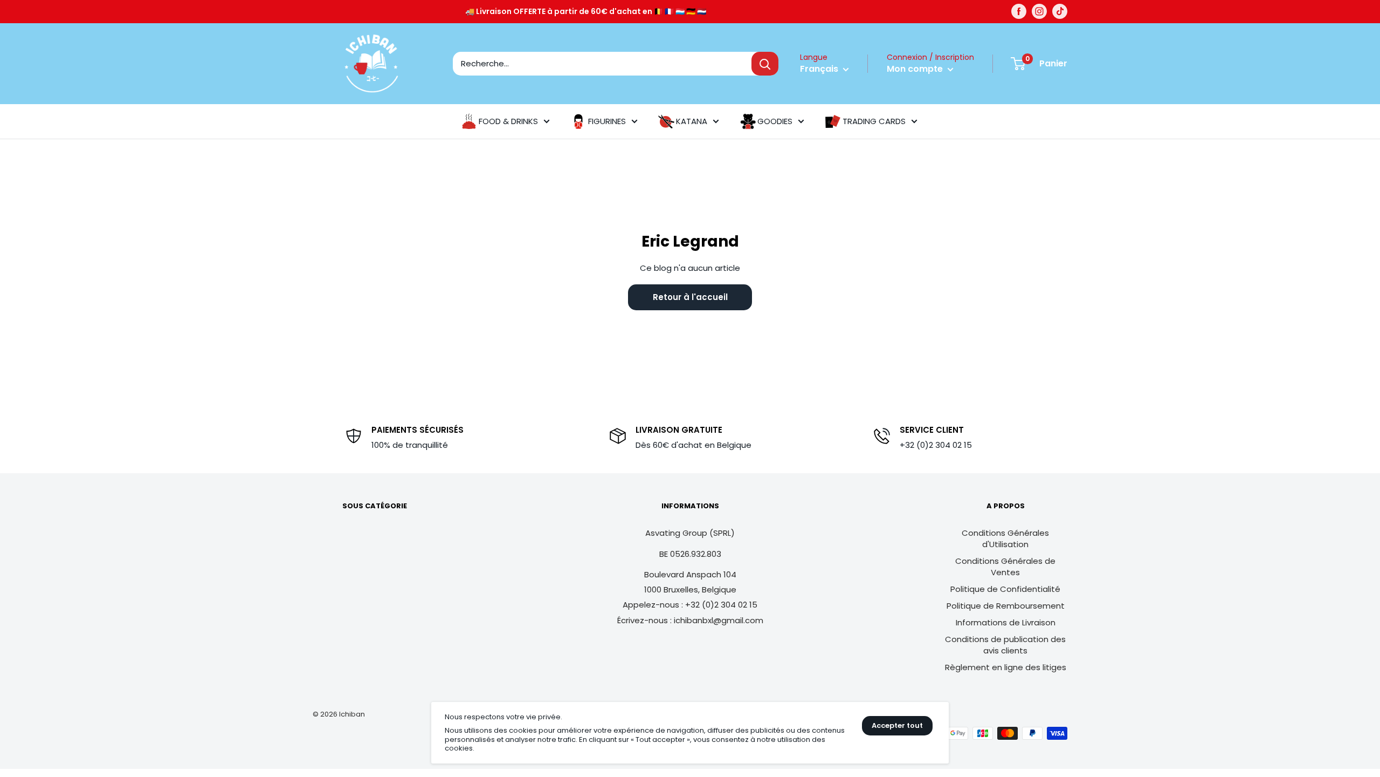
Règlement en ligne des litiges (1005, 667)
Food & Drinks (508, 121)
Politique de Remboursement (1006, 605)
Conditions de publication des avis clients (1005, 644)
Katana (691, 121)
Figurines (607, 121)
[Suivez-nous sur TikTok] (1059, 11)
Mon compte (916, 69)
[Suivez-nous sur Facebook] (1018, 11)
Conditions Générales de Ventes (1005, 566)
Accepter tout (897, 725)
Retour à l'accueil (690, 297)
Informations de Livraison (1005, 622)
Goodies (774, 121)
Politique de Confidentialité (1005, 589)
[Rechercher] (764, 64)
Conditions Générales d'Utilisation (1005, 538)
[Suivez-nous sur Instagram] (1039, 11)
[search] (602, 64)
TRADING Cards (874, 121)
